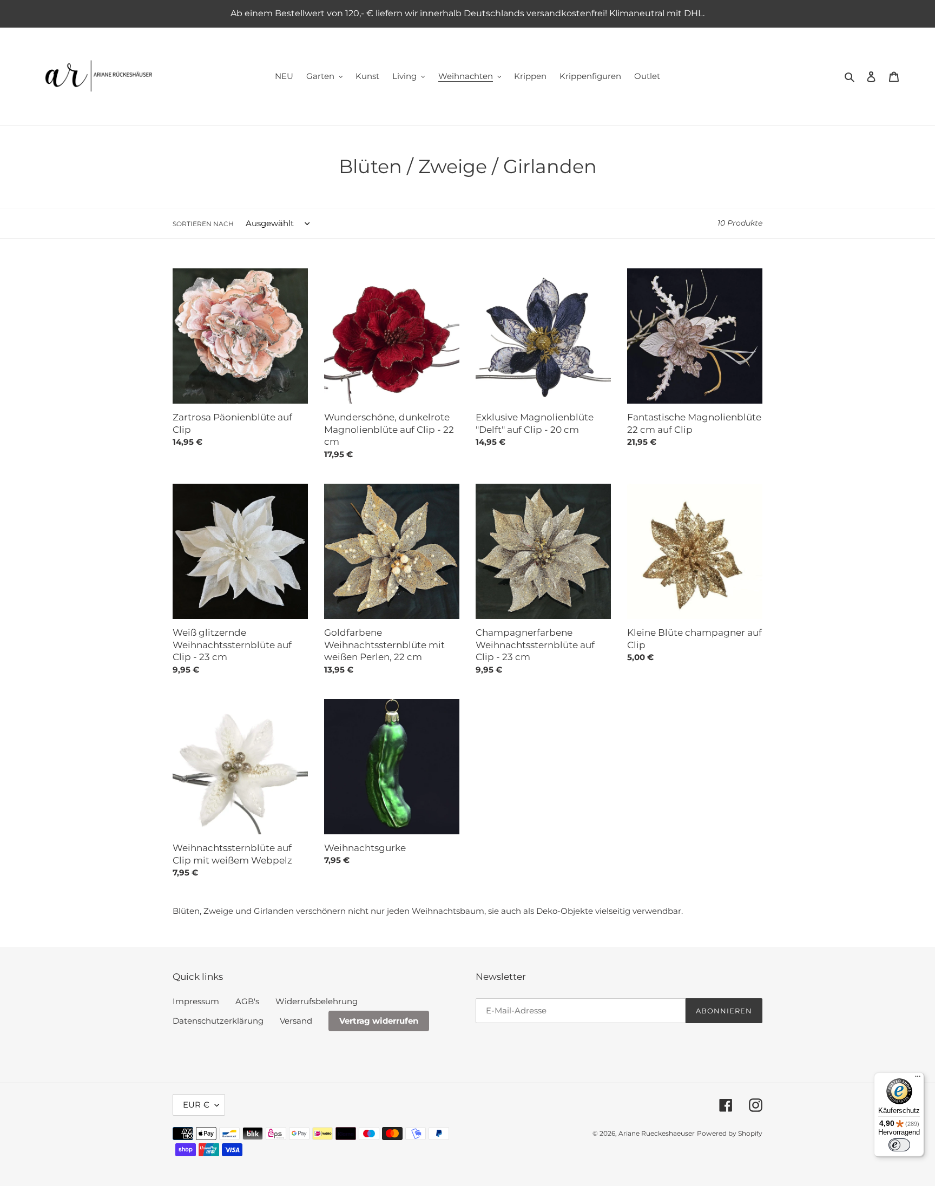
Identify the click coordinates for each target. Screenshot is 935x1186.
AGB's (247, 1001)
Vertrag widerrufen (378, 1021)
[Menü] (917, 1078)
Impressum (196, 1001)
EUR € (196, 1104)
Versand (296, 1021)
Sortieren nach (203, 224)
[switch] (899, 1144)
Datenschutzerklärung (218, 1021)
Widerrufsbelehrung (316, 1001)
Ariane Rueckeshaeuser (656, 1133)
